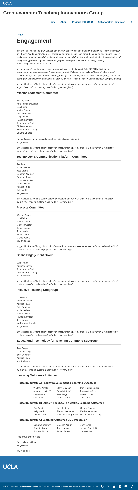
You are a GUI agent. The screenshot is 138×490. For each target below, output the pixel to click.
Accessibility (57, 486)
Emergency (46, 486)
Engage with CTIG (82, 22)
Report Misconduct (70, 486)
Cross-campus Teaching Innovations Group (53, 12)
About (63, 22)
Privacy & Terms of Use (88, 486)
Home (52, 22)
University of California (31, 486)
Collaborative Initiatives (111, 22)
